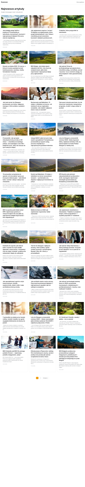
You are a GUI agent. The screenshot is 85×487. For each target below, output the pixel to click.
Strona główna (80, 2)
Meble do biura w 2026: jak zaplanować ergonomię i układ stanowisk (40, 211)
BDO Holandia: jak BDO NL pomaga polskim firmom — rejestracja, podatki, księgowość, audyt (14, 353)
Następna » (45, 378)
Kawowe (4, 2)
